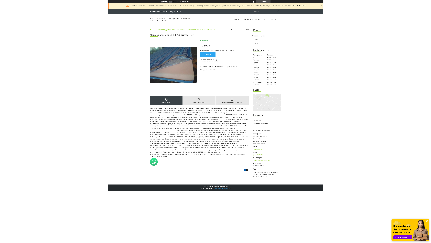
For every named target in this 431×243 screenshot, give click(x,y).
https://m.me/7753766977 (262, 160)
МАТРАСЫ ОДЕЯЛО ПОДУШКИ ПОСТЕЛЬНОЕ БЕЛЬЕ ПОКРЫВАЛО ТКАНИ (184, 30)
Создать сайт (177, 1)
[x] (247, 170)
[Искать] (278, 11)
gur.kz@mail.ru (258, 155)
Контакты (275, 20)
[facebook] (245, 170)
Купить (208, 54)
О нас (265, 20)
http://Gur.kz (257, 149)
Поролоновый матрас (222, 30)
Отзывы (256, 44)
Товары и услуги (250, 20)
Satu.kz (225, 187)
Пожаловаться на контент (222, 189)
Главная (236, 20)
